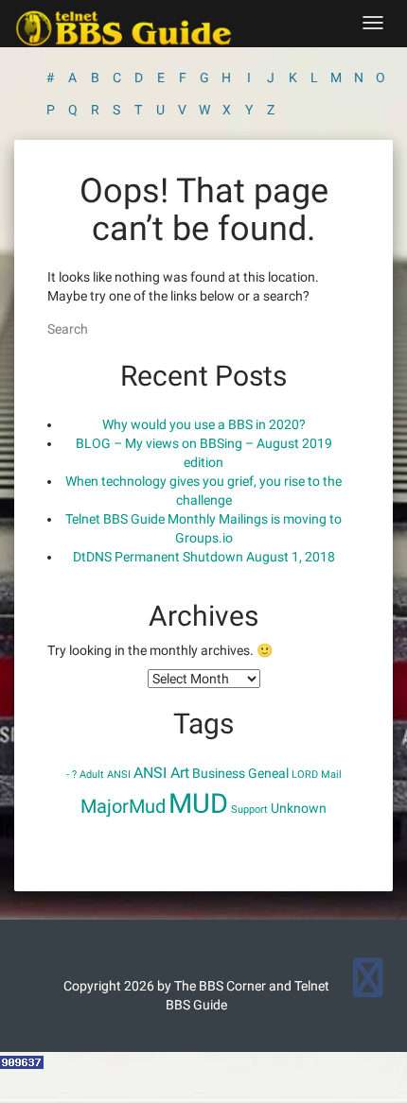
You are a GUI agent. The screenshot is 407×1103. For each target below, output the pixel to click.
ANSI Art (161, 773)
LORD (305, 774)
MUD (198, 803)
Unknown (299, 808)
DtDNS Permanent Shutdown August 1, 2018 (204, 556)
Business (218, 773)
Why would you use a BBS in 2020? (204, 424)
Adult (92, 774)
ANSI (119, 774)
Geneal (268, 773)
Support (249, 809)
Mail (331, 774)
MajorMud (123, 806)
